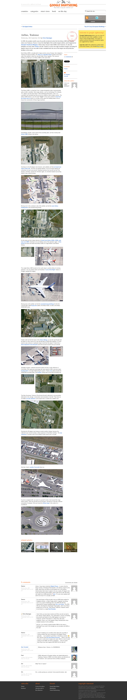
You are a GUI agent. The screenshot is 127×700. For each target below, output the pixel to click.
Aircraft (66, 76)
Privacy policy (93, 691)
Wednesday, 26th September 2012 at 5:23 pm (27, 617)
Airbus (37, 46)
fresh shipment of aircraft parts (29, 344)
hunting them (24, 370)
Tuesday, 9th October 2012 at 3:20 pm (26, 666)
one (51, 370)
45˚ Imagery (67, 74)
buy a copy (100, 46)
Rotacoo (102, 687)
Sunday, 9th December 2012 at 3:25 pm (26, 658)
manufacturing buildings (47, 304)
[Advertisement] (41, 31)
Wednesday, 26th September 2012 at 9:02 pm (27, 650)
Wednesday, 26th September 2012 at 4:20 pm (27, 589)
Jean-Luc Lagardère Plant (44, 54)
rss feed (91, 17)
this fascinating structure (53, 637)
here (54, 594)
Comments (68, 56)
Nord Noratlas (52, 609)
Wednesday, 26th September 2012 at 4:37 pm (27, 603)
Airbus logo (46, 503)
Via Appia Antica (27, 26)
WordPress (93, 688)
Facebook (93, 21)
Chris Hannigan (47, 38)
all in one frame (60, 604)
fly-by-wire (34, 305)
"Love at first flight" (50, 269)
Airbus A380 (24, 134)
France (66, 68)
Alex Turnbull (24, 647)
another (39, 372)
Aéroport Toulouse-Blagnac (29, 44)
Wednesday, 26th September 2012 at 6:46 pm (27, 636)
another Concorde (34, 467)
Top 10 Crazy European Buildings (94, 26)
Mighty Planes (55, 586)
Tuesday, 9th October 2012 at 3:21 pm (26, 674)
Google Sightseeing (61, 4)
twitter (100, 17)
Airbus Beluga (44, 340)
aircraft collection (31, 398)
